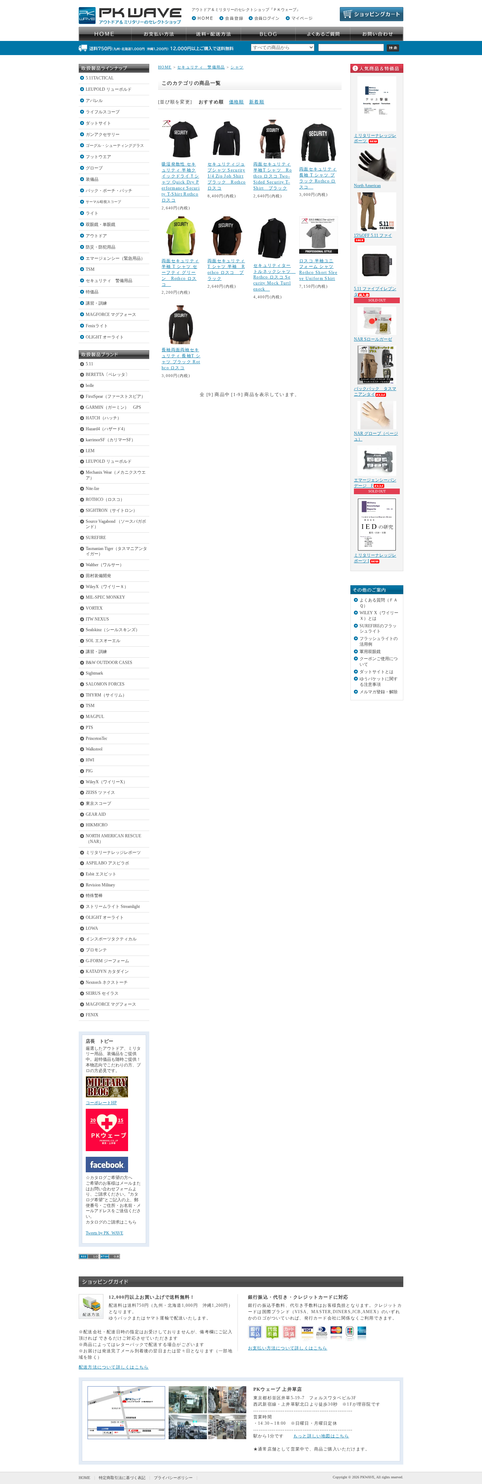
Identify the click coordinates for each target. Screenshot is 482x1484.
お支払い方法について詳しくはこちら (287, 1348)
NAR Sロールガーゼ (373, 339)
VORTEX (94, 608)
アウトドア (96, 235)
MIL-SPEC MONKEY (105, 597)
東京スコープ (98, 803)
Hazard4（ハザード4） (106, 428)
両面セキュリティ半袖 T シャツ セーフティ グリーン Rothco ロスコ (180, 272)
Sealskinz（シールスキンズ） (113, 629)
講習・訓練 (96, 303)
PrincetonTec (96, 738)
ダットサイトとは (376, 671)
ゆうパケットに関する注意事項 (379, 681)
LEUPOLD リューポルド (109, 89)
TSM (90, 269)
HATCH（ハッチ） (103, 417)
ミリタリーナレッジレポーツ (113, 852)
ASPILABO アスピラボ (107, 863)
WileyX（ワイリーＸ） (107, 586)
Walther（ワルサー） (105, 564)
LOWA (92, 928)
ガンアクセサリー (103, 134)
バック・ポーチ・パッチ (109, 190)
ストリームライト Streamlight (113, 906)
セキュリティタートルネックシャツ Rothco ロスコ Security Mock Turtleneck (274, 277)
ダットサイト (98, 123)
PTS (89, 727)
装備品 (92, 179)
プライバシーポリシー (173, 1478)
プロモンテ (96, 949)
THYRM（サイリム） (106, 695)
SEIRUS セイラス (102, 993)
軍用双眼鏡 (370, 651)
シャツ (236, 67)
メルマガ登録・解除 (379, 691)
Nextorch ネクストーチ (107, 982)
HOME (164, 67)
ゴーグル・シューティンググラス (115, 145)
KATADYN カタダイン (107, 971)
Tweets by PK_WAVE (104, 1233)
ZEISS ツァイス (100, 792)
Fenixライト (97, 325)
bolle (90, 385)
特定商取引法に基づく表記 (122, 1478)
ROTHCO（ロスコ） (105, 499)
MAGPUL (95, 716)
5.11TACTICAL (100, 78)
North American (367, 185)
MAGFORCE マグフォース (111, 314)
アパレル (94, 100)
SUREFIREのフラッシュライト (378, 628)
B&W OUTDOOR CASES (109, 662)
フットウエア (98, 156)
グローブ (94, 168)
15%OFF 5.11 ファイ (373, 235)
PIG (89, 770)
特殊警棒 (94, 895)
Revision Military (100, 884)
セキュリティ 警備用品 (109, 280)
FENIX (92, 1014)
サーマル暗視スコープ (103, 202)
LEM (90, 450)
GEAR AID (96, 814)
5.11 (89, 363)
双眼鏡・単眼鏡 (100, 224)
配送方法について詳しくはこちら (114, 1367)
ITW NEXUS (97, 619)
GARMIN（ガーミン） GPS (113, 407)
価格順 (236, 101)
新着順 (256, 101)
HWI (90, 760)
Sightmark (94, 673)
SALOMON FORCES (105, 684)
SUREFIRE (96, 537)
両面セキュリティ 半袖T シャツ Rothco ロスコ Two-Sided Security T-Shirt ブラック (272, 176)
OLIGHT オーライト (105, 337)
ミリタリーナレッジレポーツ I (375, 558)
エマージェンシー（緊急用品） (115, 258)
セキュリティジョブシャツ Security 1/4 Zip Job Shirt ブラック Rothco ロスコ (226, 176)
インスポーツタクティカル (111, 939)
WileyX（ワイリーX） (106, 781)
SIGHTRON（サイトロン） (111, 510)
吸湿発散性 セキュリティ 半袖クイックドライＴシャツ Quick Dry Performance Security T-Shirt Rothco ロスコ (181, 182)
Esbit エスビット (101, 874)
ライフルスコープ (103, 111)
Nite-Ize (92, 488)
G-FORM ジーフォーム (107, 960)
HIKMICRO (97, 824)
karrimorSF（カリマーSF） (110, 439)
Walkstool (94, 749)
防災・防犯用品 (100, 247)
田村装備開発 (98, 575)
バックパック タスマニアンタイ (375, 391)
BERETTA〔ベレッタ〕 (107, 374)
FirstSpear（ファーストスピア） (115, 396)
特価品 (92, 291)
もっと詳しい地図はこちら (321, 1436)
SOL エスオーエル (103, 640)
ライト (92, 213)
